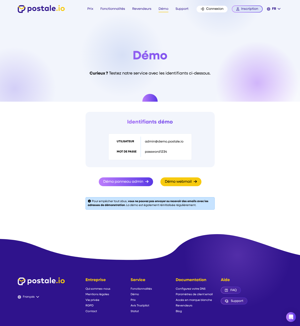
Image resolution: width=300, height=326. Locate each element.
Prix (90, 9)
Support (182, 9)
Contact (91, 311)
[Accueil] (41, 9)
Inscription (249, 9)
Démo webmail (178, 182)
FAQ (233, 290)
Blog (179, 311)
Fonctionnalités (112, 9)
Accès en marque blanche (194, 300)
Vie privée (92, 300)
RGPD (89, 305)
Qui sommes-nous (98, 288)
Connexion (214, 9)
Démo (163, 9)
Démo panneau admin (123, 182)
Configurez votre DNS (191, 288)
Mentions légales (97, 294)
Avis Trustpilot (140, 305)
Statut (135, 311)
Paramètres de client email (194, 294)
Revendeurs (141, 9)
